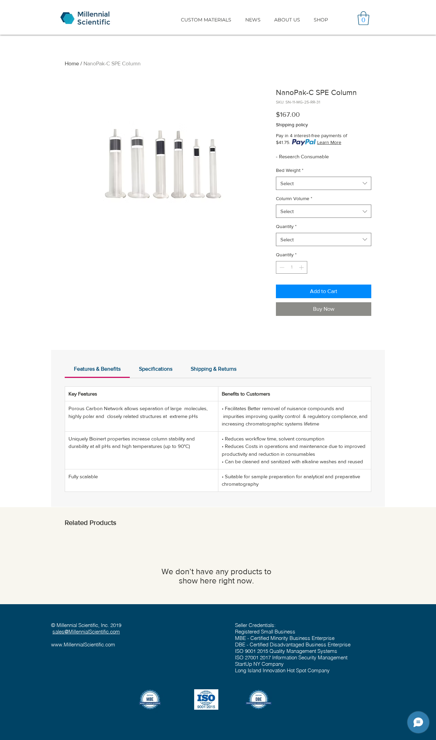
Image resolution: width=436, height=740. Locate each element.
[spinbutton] (291, 267)
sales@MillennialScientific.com (86, 631)
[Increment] (302, 267)
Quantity (286, 226)
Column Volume (294, 198)
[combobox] (323, 183)
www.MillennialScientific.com (83, 644)
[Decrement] (281, 267)
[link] (97, 369)
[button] (206, 19)
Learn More (329, 142)
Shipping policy (292, 124)
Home (72, 63)
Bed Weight (289, 170)
